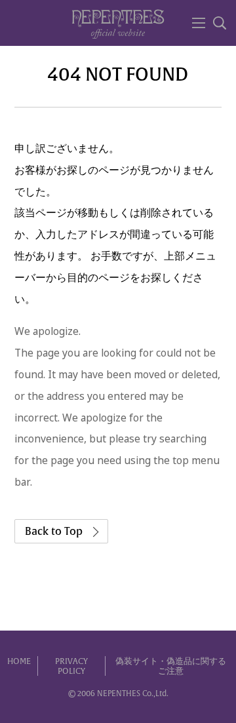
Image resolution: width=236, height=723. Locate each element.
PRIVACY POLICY (71, 666)
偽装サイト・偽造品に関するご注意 (170, 666)
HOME (19, 661)
